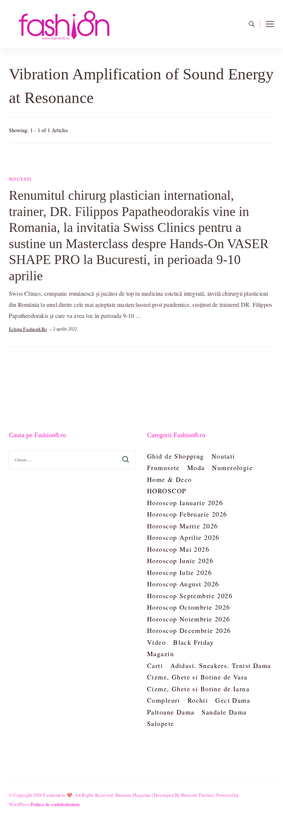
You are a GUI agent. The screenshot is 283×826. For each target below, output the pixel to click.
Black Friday (193, 642)
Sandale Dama (224, 711)
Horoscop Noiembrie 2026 (188, 618)
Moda (196, 467)
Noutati (20, 179)
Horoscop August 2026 (183, 583)
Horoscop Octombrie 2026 (188, 607)
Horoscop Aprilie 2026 (183, 537)
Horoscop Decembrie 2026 (189, 630)
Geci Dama (232, 700)
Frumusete (163, 467)
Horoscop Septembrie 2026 (190, 595)
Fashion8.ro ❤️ (58, 795)
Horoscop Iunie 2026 (180, 560)
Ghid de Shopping (175, 456)
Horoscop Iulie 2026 (179, 572)
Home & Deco (169, 479)
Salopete (160, 723)
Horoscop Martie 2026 (182, 525)
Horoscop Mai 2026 (178, 549)
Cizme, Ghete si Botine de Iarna (198, 688)
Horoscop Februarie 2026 (187, 514)
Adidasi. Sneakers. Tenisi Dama (220, 665)
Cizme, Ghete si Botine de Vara (197, 676)
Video (156, 642)
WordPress (19, 804)
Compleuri (163, 700)
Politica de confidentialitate (55, 804)
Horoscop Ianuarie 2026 (185, 502)
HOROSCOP (166, 490)
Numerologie (232, 467)
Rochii (198, 700)
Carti (155, 665)
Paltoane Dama (170, 711)
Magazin (160, 653)
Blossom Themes (197, 795)
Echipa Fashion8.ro (28, 329)
